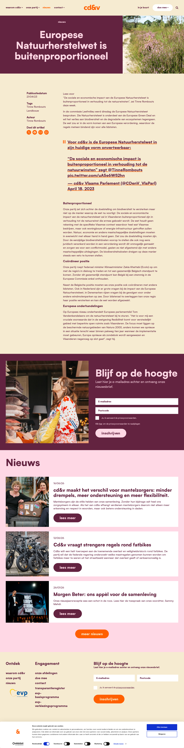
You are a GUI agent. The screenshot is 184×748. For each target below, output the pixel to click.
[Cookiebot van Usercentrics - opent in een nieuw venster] (18, 743)
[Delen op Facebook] (34, 132)
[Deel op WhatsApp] (46, 132)
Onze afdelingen (46, 673)
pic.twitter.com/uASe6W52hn (96, 175)
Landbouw (33, 110)
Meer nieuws (92, 634)
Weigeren (161, 734)
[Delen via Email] (40, 132)
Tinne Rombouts (36, 106)
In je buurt (143, 7)
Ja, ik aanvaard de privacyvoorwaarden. (119, 418)
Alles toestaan (162, 727)
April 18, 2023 (81, 188)
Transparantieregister (50, 688)
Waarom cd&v (13, 7)
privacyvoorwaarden (125, 687)
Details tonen (119, 744)
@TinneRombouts (125, 169)
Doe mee (162, 7)
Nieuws (46, 7)
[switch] (67, 743)
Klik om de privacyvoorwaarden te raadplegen (117, 424)
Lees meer (68, 518)
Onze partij (32, 7)
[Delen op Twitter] (29, 132)
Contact (58, 7)
